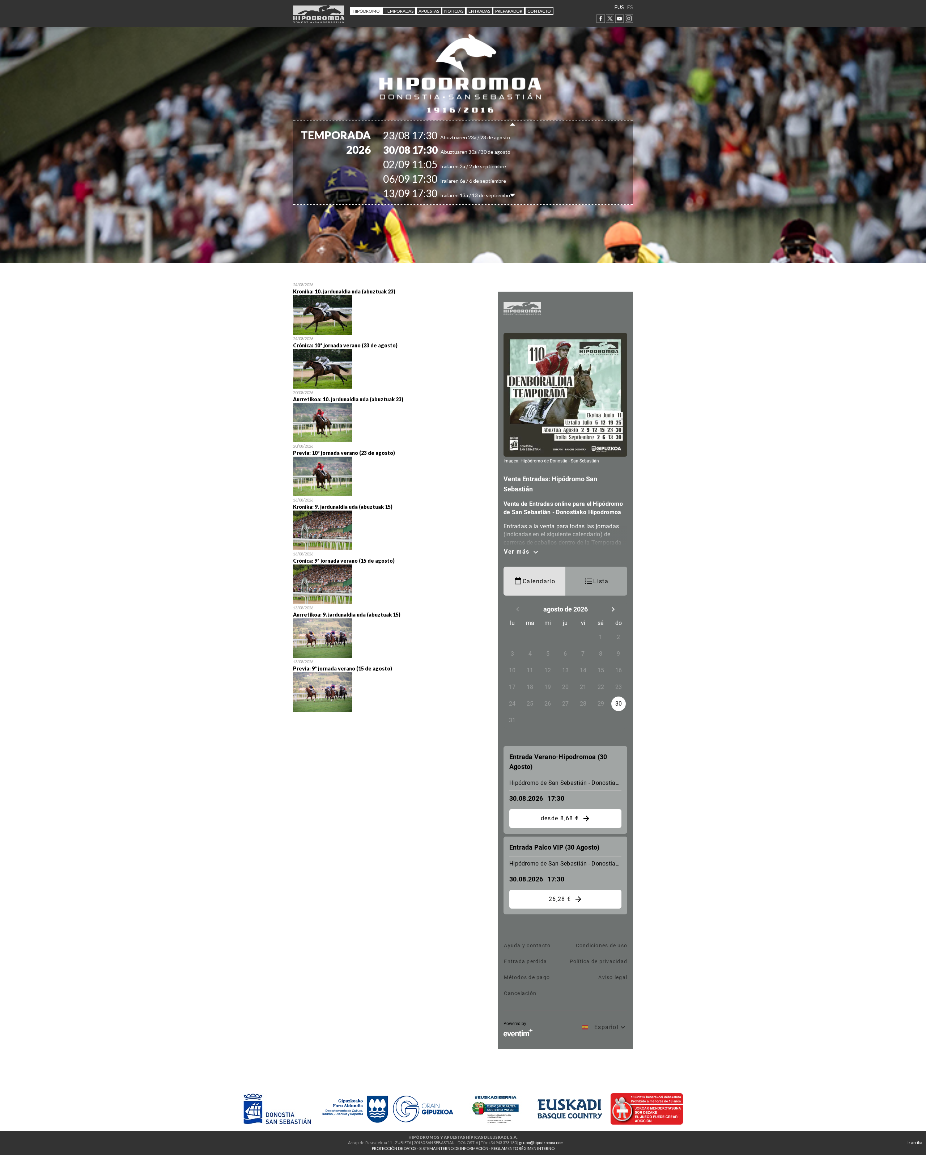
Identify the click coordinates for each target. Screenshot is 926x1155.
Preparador (508, 11)
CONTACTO (539, 11)
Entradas (479, 11)
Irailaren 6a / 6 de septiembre (457, 181)
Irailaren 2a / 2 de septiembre (457, 166)
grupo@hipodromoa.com (541, 1142)
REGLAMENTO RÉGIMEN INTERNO (523, 1148)
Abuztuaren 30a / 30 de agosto (459, 152)
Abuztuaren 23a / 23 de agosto (459, 137)
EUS (619, 7)
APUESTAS (429, 11)
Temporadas (399, 11)
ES (630, 7)
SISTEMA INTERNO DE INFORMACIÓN (453, 1148)
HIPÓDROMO (366, 11)
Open (390, 308)
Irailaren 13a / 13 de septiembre (460, 195)
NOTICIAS (453, 11)
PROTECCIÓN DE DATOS (394, 1148)
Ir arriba (915, 1142)
